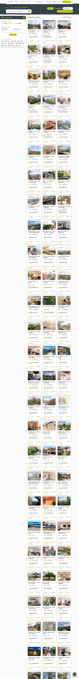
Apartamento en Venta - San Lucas (64, 81)
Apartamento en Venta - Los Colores (64, 307)
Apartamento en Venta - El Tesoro (49, 132)
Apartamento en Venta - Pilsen (49, 558)
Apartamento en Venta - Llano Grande (34, 608)
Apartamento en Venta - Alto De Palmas (49, 533)
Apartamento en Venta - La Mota (49, 282)
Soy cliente (49, 1)
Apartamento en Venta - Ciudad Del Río (34, 182)
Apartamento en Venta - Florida (34, 132)
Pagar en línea (66, 1)
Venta (11, 7)
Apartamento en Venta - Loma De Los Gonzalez (64, 257)
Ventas (16, 1)
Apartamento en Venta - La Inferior (49, 482)
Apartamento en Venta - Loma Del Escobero (64, 633)
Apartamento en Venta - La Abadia (34, 31)
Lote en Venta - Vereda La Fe (34, 533)
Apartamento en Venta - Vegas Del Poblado (34, 482)
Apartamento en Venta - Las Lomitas (34, 507)
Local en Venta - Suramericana (47, 432)
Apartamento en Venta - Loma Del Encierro (34, 307)
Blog (29, 1)
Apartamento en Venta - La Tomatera (64, 106)
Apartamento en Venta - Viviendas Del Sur (64, 282)
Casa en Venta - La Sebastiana (62, 457)
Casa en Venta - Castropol (32, 106)
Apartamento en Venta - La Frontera (64, 382)
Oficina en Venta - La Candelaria (48, 31)
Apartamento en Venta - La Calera (34, 157)
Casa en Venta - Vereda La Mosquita (34, 658)
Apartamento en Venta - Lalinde (34, 332)
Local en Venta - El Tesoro (62, 357)
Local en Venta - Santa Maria (48, 633)
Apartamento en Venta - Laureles (49, 81)
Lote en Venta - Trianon (49, 306)
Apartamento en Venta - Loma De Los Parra (34, 81)
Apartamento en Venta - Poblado (49, 257)
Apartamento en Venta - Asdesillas (49, 407)
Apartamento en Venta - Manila (64, 507)
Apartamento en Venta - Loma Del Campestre (64, 157)
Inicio (7, 7)
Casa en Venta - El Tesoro (32, 56)
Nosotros (23, 1)
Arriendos (10, 1)
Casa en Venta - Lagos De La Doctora (34, 583)
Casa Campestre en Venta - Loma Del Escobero (63, 482)
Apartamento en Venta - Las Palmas (64, 207)
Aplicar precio (13, 34)
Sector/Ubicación (10, 10)
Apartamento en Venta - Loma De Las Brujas (49, 232)
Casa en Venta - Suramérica (47, 583)
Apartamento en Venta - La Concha (49, 56)
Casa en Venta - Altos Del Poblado (63, 558)
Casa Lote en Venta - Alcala (48, 182)
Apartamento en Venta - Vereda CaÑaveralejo (34, 232)
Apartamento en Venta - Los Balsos (34, 207)
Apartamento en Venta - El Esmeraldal (64, 332)
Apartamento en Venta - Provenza (64, 56)
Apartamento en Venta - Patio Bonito (34, 357)
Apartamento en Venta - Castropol (64, 132)
